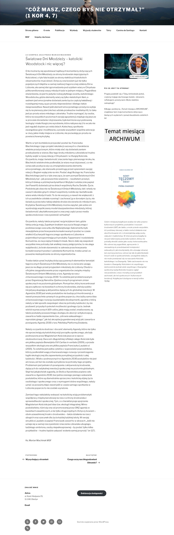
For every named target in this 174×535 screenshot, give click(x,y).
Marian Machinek (61, 55)
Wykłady (74, 30)
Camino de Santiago (125, 30)
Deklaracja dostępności (91, 493)
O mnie (47, 30)
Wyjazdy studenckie (92, 30)
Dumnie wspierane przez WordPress (93, 522)
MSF (27, 37)
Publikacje (60, 30)
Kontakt (143, 30)
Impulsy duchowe (42, 37)
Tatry (108, 30)
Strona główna (31, 30)
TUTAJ (106, 281)
